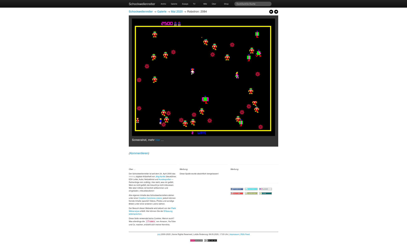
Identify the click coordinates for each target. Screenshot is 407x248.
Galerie (174, 3)
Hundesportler (165, 179)
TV (194, 3)
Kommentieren (139, 153)
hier (157, 140)
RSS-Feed (245, 234)
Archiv (163, 3)
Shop (226, 3)
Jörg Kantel (160, 176)
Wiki (205, 3)
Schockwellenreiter (142, 3)
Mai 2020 (177, 11)
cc (159, 234)
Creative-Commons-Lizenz (150, 198)
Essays (185, 3)
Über (214, 3)
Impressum (234, 234)
